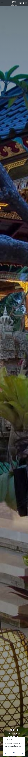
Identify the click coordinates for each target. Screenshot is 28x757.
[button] (2, 3)
